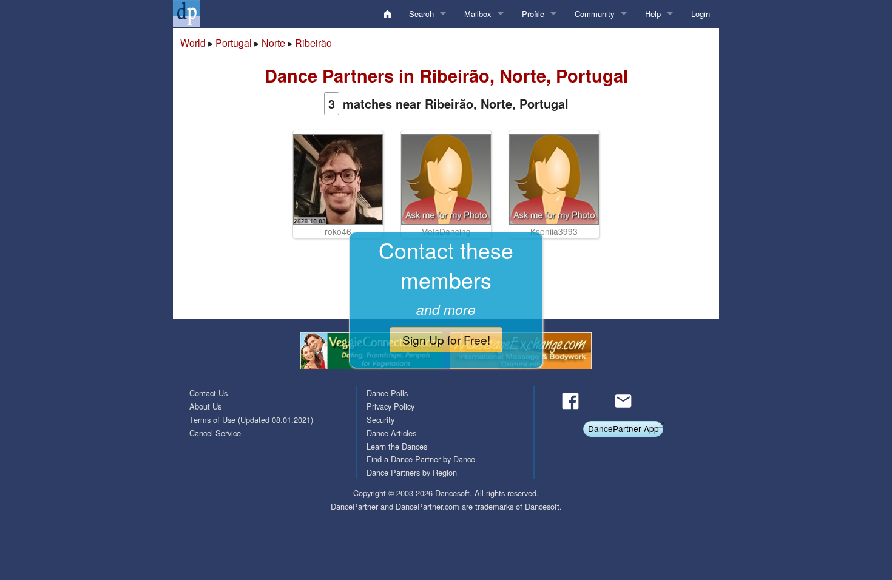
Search (421, 13)
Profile (533, 13)
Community (595, 13)
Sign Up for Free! (446, 339)
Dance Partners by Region (412, 472)
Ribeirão (313, 43)
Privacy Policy (390, 406)
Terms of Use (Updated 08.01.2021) (251, 419)
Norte (273, 43)
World (193, 43)
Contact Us (208, 393)
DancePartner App (623, 428)
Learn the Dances (397, 446)
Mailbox (478, 13)
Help (653, 13)
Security (380, 419)
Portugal (233, 43)
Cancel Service (215, 433)
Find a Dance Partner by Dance (421, 459)
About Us (205, 406)
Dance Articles (391, 433)
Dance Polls (387, 393)
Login (700, 13)
